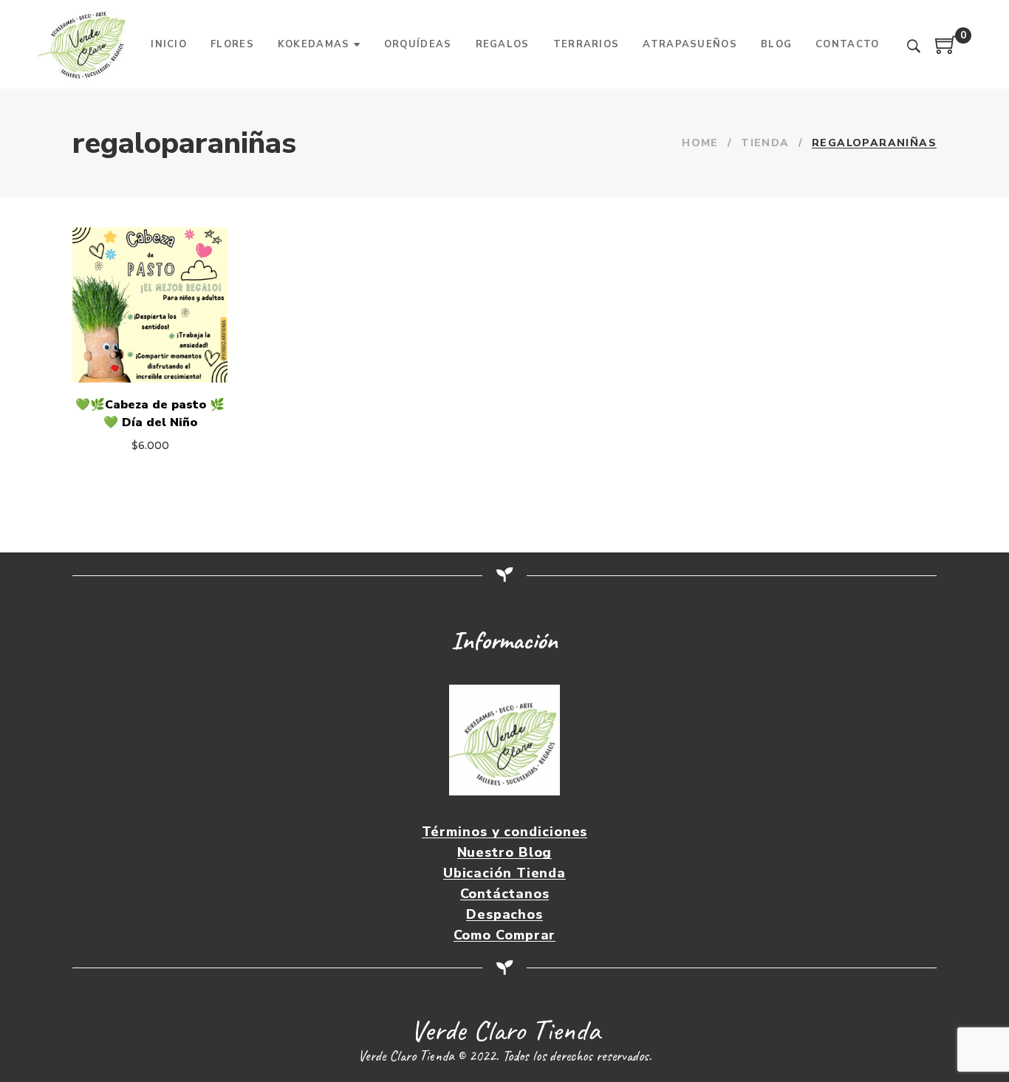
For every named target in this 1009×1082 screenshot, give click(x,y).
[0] (946, 50)
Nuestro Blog (505, 852)
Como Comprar (505, 935)
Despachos (504, 914)
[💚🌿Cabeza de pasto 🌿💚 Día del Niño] (150, 305)
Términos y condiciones (505, 832)
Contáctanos (505, 894)
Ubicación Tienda (504, 873)
